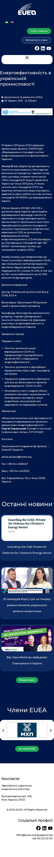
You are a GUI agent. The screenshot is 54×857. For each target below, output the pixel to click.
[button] (27, 57)
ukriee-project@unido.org (16, 457)
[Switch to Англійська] (12, 22)
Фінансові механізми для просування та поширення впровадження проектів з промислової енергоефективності (26, 422)
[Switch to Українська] (7, 22)
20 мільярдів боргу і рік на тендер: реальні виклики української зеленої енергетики (27, 605)
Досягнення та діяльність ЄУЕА (23, 97)
